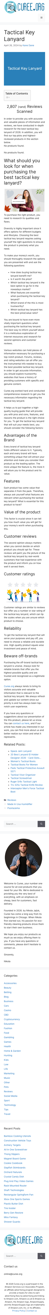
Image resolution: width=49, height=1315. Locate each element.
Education (9, 1023)
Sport (7, 1100)
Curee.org (9, 686)
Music (7, 1078)
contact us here (21, 723)
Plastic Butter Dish (13, 1203)
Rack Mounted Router (15, 1185)
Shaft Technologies (14, 1190)
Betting (7, 992)
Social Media (10, 1096)
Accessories (10, 983)
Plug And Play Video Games (18, 1181)
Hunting (8, 1055)
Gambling (9, 1037)
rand (22, 107)
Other (7, 1082)
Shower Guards (12, 1221)
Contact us (32, 1310)
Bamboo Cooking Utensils (17, 1136)
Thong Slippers (12, 1154)
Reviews (11, 800)
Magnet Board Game (15, 1158)
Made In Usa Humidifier (19, 804)
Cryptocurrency (12, 1019)
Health (7, 1046)
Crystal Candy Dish (14, 1176)
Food (6, 1033)
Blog (6, 996)
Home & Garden (12, 1051)
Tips (6, 1109)
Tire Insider (10, 1208)
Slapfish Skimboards (14, 1167)
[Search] (41, 824)
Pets (6, 1087)
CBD (6, 1014)
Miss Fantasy (11, 1217)
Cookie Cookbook (13, 1163)
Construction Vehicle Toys (17, 1140)
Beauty (7, 987)
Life (6, 1069)
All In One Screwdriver (15, 1149)
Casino (7, 1010)
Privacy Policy (18, 1310)
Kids (6, 1060)
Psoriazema (13, 808)
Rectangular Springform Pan (18, 1194)
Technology (10, 1105)
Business (8, 1001)
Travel (7, 1114)
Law (6, 1064)
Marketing (9, 1073)
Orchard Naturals (13, 1172)
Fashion (8, 1028)
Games (7, 1042)
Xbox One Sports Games (17, 1199)
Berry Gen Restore (13, 1212)
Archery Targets (12, 1145)
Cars (6, 1005)
